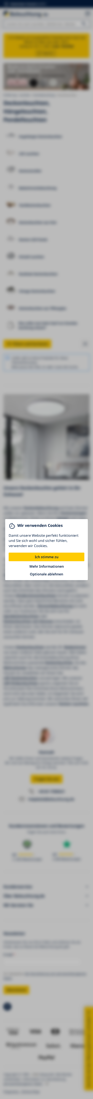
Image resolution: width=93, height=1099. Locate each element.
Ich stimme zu (46, 557)
